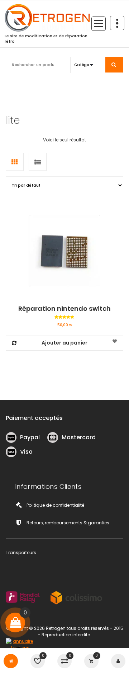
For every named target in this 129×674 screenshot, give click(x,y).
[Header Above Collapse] (117, 23)
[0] (15, 622)
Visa (26, 452)
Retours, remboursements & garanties (68, 523)
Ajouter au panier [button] (64, 342)
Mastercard (79, 437)
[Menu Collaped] (98, 24)
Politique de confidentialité (55, 505)
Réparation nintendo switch (64, 309)
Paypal (30, 437)
